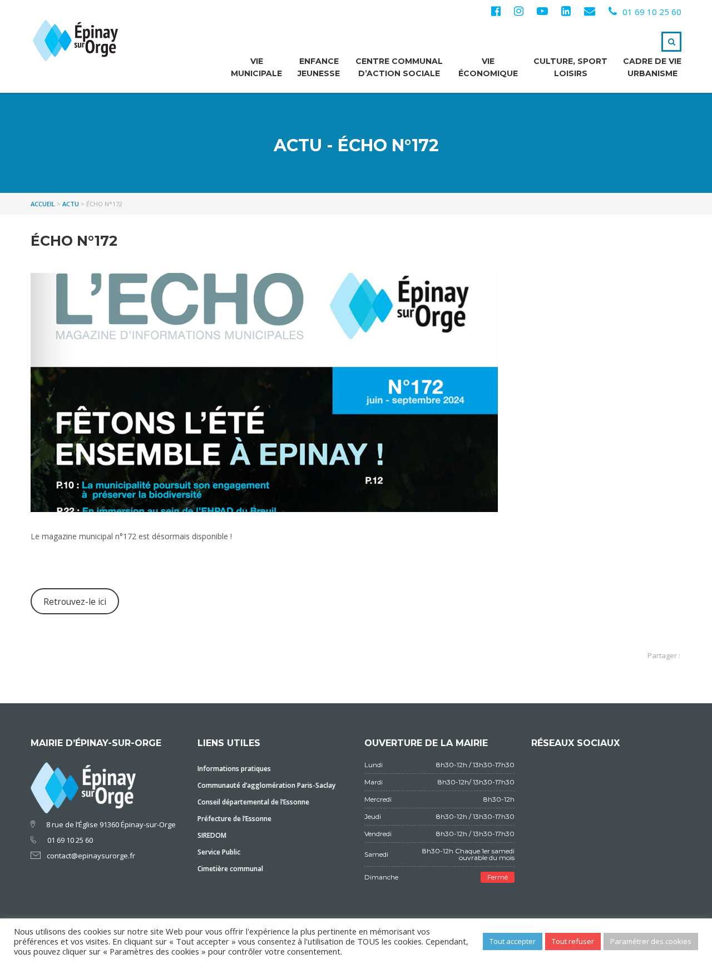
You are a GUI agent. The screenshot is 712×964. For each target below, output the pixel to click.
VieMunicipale (256, 67)
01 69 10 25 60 (651, 11)
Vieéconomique (488, 67)
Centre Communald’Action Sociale (399, 67)
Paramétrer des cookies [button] (650, 941)
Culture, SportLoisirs (570, 67)
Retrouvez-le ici (74, 601)
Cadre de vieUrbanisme (652, 67)
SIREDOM (211, 835)
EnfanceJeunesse (319, 67)
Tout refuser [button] (573, 941)
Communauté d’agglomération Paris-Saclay (266, 785)
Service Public (218, 852)
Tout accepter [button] (513, 941)
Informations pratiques (234, 768)
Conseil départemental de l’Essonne (253, 802)
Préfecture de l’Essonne (234, 818)
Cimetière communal (230, 868)
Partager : (663, 655)
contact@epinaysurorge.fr (91, 856)
